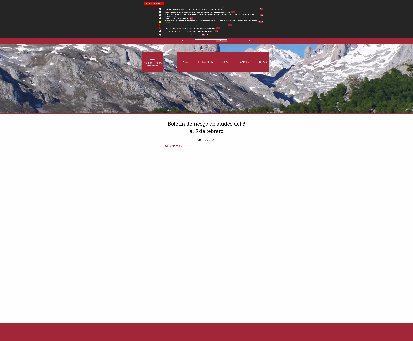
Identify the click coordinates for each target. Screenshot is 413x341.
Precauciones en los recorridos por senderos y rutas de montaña (182, 34)
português (266, 41)
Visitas (225, 62)
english (254, 41)
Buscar (221, 40)
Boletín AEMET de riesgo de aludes (180, 146)
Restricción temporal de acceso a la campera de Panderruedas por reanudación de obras (190, 28)
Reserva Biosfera (205, 62)
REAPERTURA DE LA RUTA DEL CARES (177, 18)
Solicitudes (187, 41)
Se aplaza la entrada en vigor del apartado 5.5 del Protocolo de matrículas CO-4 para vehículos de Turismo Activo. (197, 12)
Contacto (263, 62)
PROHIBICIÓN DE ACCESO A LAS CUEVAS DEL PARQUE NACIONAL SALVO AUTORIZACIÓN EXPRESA (196, 25)
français (260, 41)
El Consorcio (243, 62)
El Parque (184, 62)
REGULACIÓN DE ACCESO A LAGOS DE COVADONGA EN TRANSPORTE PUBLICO (189, 31)
